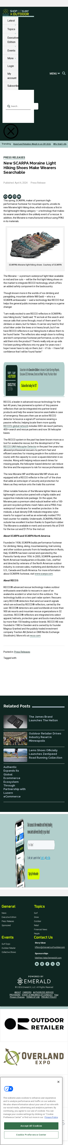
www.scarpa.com (44, 573)
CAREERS (27, 992)
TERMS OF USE (33, 997)
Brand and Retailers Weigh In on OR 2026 (32, 144)
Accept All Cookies (31, 1126)
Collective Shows (9, 952)
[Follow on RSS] (58, 964)
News (4, 913)
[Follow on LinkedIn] (37, 964)
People (36, 934)
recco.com (35, 635)
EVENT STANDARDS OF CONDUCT (37, 995)
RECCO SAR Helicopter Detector (20, 446)
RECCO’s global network (15, 426)
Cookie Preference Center (31, 1134)
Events (11, 50)
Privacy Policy (51, 1117)
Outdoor (37, 921)
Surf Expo (6, 944)
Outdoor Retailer (9, 948)
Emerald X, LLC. (29, 987)
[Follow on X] (53, 964)
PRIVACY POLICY (49, 997)
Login (10, 66)
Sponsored (6, 925)
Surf (36, 913)
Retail (36, 925)
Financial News (40, 930)
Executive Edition (9, 917)
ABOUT (17, 992)
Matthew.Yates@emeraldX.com (48, 958)
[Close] (58, 1081)
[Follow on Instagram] (42, 964)
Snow (36, 917)
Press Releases (14, 157)
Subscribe (13, 85)
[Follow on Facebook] (47, 964)
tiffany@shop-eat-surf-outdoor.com (50, 947)
